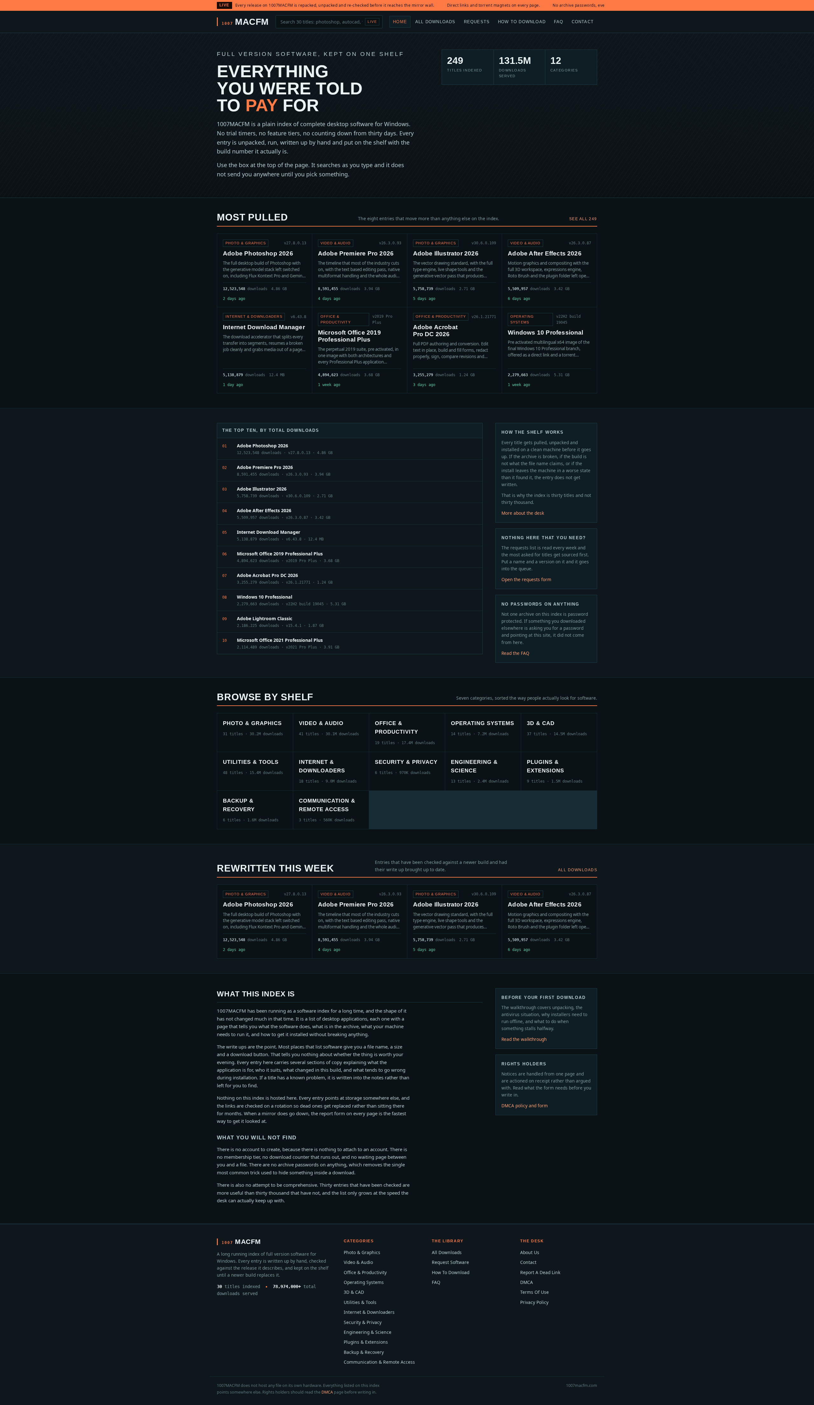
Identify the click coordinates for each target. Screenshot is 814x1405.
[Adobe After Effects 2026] (549, 270)
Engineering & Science (367, 1332)
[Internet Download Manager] (264, 350)
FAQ (558, 21)
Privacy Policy (534, 1302)
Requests (477, 21)
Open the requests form (526, 579)
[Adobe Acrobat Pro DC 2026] (454, 350)
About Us (529, 1252)
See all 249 (583, 219)
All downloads (577, 870)
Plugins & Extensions (366, 1342)
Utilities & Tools (360, 1302)
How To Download (522, 21)
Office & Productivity (365, 1272)
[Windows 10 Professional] (549, 350)
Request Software (450, 1262)
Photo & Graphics (362, 1252)
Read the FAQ (515, 653)
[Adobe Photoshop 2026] (264, 270)
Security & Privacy (363, 1322)
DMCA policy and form (524, 1106)
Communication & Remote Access (379, 1362)
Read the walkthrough (524, 1039)
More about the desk (522, 513)
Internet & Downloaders (369, 1312)
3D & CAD (354, 1292)
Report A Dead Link (540, 1272)
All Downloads (435, 21)
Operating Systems (364, 1282)
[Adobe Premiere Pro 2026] (359, 270)
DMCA (526, 1282)
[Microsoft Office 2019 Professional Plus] (359, 350)
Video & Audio (358, 1262)
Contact (583, 21)
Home (400, 21)
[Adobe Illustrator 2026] (454, 270)
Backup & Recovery (364, 1352)
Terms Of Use (534, 1292)
